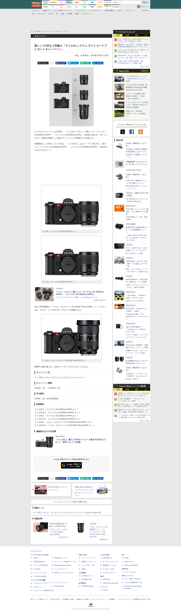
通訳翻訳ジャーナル (109, 565)
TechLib (105, 590)
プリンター (130, 10)
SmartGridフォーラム (61, 558)
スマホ (50, 14)
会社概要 (111, 599)
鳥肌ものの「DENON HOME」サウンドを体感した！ (136, 113)
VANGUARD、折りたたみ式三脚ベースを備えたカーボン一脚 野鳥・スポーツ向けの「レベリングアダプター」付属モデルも (133, 58)
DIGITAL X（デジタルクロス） (64, 573)
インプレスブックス (60, 582)
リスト (52, 63)
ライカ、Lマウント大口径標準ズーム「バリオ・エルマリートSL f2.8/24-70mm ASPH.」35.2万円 (99, 532)
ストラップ (41, 14)
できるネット (37, 587)
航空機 (70, 14)
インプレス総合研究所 (40, 565)
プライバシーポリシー (98, 599)
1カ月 (146, 35)
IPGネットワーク (127, 576)
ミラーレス (35, 10)
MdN (102, 576)
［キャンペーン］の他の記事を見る (71, 502)
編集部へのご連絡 (83, 599)
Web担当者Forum (39, 561)
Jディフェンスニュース (110, 561)
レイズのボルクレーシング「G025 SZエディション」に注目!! (137, 78)
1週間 (136, 35)
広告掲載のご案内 (68, 599)
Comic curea (128, 561)
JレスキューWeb (108, 569)
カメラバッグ (80, 10)
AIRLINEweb (107, 558)
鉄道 (62, 14)
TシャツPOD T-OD (88, 565)
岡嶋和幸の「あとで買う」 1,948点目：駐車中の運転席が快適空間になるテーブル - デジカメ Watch (133, 47)
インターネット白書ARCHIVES (43, 590)
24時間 (127, 35)
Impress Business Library (62, 565)
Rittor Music (83, 555)
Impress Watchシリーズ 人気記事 (132, 386)
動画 (76, 14)
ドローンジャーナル (40, 573)
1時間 (118, 35)
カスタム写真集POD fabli (133, 582)
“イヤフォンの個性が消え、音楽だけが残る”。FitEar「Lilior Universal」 (136, 96)
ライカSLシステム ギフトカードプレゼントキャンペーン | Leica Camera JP (67, 513)
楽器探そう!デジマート (88, 561)
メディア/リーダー (95, 10)
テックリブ (104, 587)
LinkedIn (99, 63)
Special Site (124, 71)
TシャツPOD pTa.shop (132, 579)
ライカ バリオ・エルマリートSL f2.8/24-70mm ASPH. (58, 531)
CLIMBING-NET (86, 579)
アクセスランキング (127, 32)
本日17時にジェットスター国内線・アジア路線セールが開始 (137, 211)
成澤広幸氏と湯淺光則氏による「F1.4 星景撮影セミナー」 (137, 229)
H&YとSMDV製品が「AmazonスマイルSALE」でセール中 (136, 329)
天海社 (126, 558)
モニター (120, 10)
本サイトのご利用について (39, 599)
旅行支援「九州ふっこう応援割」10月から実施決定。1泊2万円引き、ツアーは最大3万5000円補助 (133, 406)
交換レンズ (46, 10)
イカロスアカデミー (109, 573)
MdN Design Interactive (110, 583)
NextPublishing (59, 586)
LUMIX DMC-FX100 (133, 170)
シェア (63, 63)
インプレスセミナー (60, 569)
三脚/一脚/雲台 (109, 10)
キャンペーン (86, 14)
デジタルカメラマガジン (41, 583)
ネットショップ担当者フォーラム (65, 561)
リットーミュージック (88, 558)
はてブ (75, 63)
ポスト (45, 63)
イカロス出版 (104, 555)
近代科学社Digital (87, 586)
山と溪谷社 (82, 573)
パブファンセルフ (130, 572)
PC (33, 14)
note (87, 63)
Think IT (36, 558)
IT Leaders (36, 569)
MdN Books (107, 579)
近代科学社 (82, 583)
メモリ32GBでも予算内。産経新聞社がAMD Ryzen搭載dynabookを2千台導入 (136, 87)
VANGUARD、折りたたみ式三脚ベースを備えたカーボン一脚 (137, 263)
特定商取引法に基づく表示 (142, 599)
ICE (123, 555)
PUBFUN (125, 569)
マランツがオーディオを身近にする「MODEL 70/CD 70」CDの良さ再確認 (137, 104)
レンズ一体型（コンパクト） (63, 10)
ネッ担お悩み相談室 (40, 576)
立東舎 (83, 569)
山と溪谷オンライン (88, 576)
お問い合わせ (55, 599)
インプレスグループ (123, 599)
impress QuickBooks (131, 565)
